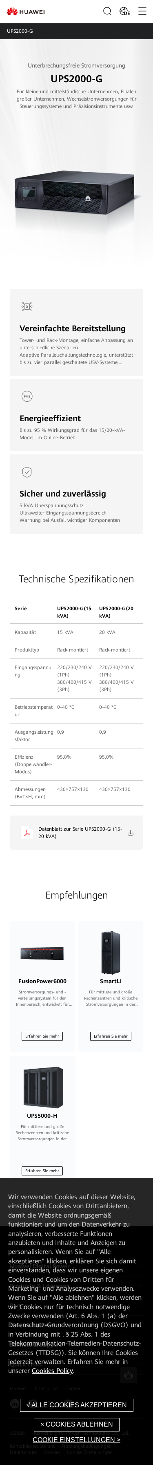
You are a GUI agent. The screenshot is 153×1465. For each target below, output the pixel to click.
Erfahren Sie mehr (42, 1036)
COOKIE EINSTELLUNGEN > (76, 1439)
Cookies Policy (52, 1371)
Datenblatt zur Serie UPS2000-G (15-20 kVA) (80, 832)
